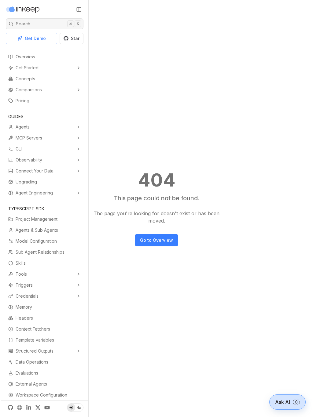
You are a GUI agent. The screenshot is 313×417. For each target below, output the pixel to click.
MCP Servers (29, 137)
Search (47, 23)
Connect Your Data (34, 170)
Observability (29, 159)
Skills (21, 263)
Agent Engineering (34, 192)
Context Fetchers (33, 329)
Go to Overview (156, 240)
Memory (24, 307)
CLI (19, 148)
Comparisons (29, 89)
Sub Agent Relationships (40, 252)
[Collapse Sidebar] (78, 9)
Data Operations (32, 361)
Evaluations (27, 372)
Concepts (25, 78)
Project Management (36, 219)
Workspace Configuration (41, 394)
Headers (24, 318)
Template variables (35, 340)
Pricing (22, 100)
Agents (23, 126)
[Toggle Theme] (75, 407)
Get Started (27, 67)
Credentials (27, 296)
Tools (21, 274)
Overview (25, 56)
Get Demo (35, 38)
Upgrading (26, 181)
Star (75, 38)
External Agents (31, 383)
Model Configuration (36, 241)
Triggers (24, 285)
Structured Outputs (34, 351)
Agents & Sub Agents (37, 230)
